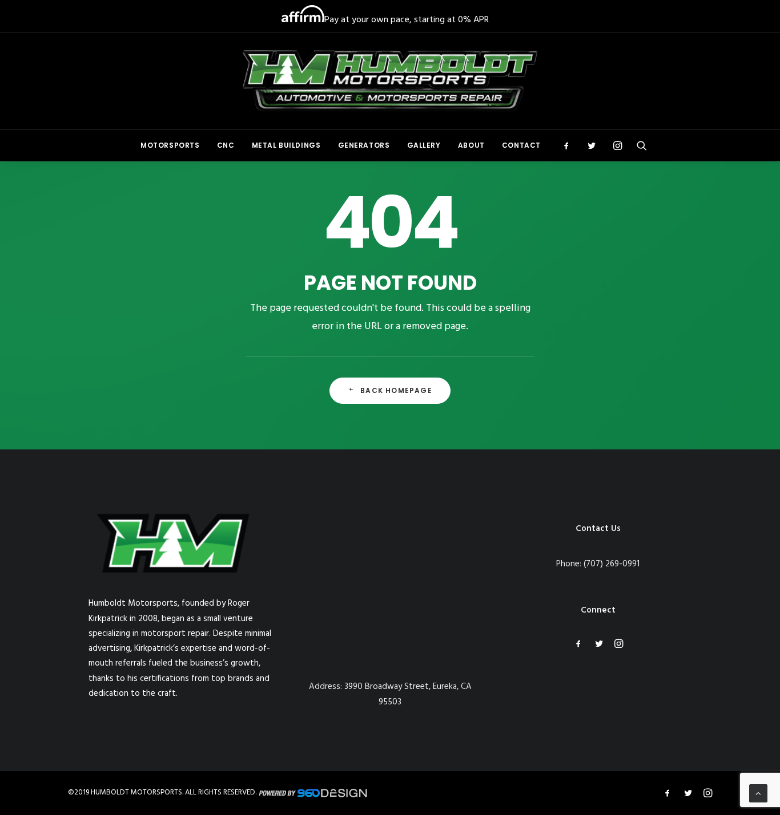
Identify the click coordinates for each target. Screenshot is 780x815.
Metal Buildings (286, 145)
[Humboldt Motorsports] (390, 81)
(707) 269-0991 (612, 564)
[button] (570, 145)
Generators (364, 145)
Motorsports (170, 145)
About (471, 145)
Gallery (424, 145)
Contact (521, 145)
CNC (226, 145)
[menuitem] (170, 145)
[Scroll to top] (758, 793)
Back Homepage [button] (396, 390)
